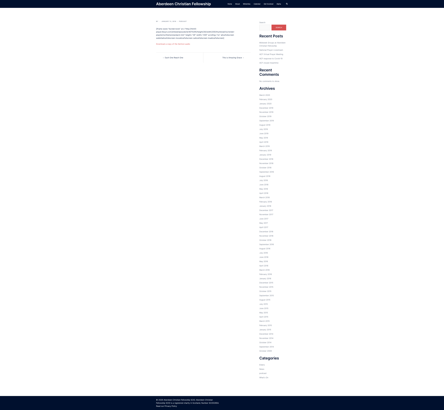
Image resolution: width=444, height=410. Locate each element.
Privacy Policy (171, 406)
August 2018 (264, 176)
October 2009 (265, 351)
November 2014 (266, 338)
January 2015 (265, 329)
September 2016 (266, 244)
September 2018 (266, 172)
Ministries (246, 4)
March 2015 (264, 321)
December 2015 (266, 283)
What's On (263, 377)
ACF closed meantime (268, 63)
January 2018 (265, 206)
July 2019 (263, 129)
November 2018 (266, 163)
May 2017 (263, 223)
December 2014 (266, 334)
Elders (262, 365)
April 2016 (263, 266)
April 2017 (263, 227)
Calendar (257, 4)
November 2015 (266, 287)
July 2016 (263, 253)
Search (262, 22)
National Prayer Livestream (271, 50)
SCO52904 (213, 403)
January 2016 (265, 278)
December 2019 (266, 108)
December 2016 (266, 231)
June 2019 (263, 133)
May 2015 (263, 312)
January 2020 (265, 103)
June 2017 (263, 219)
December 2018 (266, 159)
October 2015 (265, 291)
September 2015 (266, 295)
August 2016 (264, 248)
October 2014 (265, 342)
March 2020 (264, 95)
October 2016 (265, 240)
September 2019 (266, 120)
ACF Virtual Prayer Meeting (271, 54)
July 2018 (263, 180)
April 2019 (263, 142)
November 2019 (266, 112)
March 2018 (264, 197)
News (261, 369)
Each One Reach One (174, 57)
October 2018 (265, 167)
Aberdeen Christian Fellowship (183, 4)
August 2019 (264, 125)
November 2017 (266, 214)
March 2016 (264, 270)
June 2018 (263, 184)
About (237, 4)
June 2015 (263, 308)
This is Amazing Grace (232, 57)
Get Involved (268, 4)
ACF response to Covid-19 (270, 58)
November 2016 (266, 236)
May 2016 (263, 261)
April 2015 (263, 317)
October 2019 (265, 116)
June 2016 (263, 257)
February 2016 (265, 274)
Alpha (279, 4)
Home (230, 4)
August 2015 (264, 300)
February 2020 (265, 99)
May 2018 (263, 189)
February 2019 (265, 150)
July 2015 (263, 304)
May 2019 (263, 138)
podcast (183, 21)
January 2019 (265, 155)
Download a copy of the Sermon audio (173, 44)
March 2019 (264, 146)
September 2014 (266, 347)
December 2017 (266, 210)
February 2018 (265, 202)
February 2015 (265, 325)
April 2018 (263, 193)
